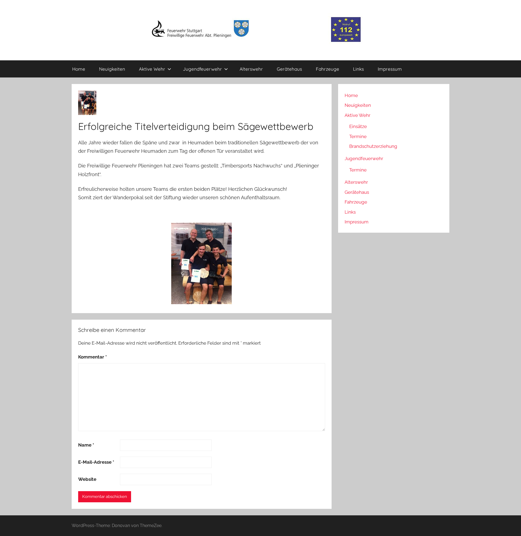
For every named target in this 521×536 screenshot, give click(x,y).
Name (86, 445)
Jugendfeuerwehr (202, 69)
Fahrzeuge (327, 69)
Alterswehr (251, 69)
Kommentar (92, 357)
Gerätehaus (289, 69)
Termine (358, 136)
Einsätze (358, 126)
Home (78, 69)
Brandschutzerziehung (373, 146)
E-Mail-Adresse (96, 462)
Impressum (390, 69)
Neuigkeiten (112, 69)
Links (358, 69)
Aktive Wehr (152, 69)
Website (87, 479)
